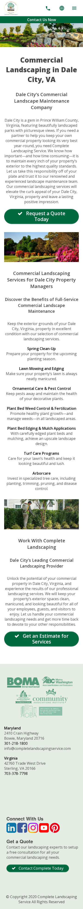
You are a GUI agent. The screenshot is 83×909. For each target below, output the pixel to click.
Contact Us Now (41, 19)
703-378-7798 (16, 773)
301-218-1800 (16, 743)
